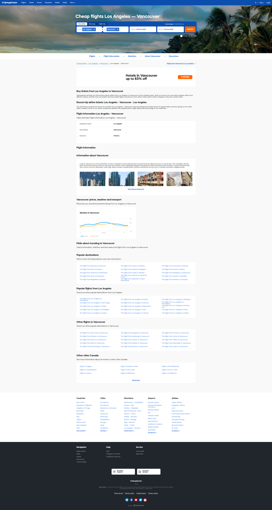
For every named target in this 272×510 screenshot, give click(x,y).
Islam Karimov (153, 421)
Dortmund (104, 414)
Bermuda (79, 411)
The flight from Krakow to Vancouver (134, 343)
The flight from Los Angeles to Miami (175, 313)
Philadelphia (104, 419)
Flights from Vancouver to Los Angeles (180, 63)
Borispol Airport (153, 410)
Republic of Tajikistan (84, 405)
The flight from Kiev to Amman (91, 269)
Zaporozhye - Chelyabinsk (133, 402)
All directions (128, 431)
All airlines (175, 431)
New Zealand (81, 425)
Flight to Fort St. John (169, 370)
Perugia (103, 422)
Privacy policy (129, 493)
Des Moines (104, 405)
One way (92, 24)
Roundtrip (81, 24)
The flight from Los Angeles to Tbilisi (93, 306)
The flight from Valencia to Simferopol (93, 272)
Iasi (149, 412)
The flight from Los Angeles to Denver (135, 303)
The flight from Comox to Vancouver (134, 339)
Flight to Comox (85, 373)
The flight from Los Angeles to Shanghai (94, 309)
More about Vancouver (136, 189)
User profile (140, 451)
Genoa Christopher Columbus (155, 406)
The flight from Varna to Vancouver (175, 336)
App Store (139, 454)
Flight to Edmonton (128, 373)
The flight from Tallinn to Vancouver (175, 339)
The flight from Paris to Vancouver (92, 343)
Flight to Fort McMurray (170, 366)
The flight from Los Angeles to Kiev (133, 309)
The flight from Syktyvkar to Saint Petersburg (133, 279)
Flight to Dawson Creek (129, 366)
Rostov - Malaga (130, 419)
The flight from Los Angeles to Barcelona (136, 306)
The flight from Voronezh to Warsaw (175, 266)
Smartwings (176, 416)
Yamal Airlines (177, 422)
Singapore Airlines (178, 405)
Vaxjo (102, 425)
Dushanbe (152, 430)
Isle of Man (80, 402)
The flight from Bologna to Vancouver (134, 333)
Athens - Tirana (129, 414)
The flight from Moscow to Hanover (93, 266)
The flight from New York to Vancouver (94, 333)
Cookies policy (141, 493)
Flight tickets (81, 451)
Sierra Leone (81, 422)
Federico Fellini (153, 415)
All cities (103, 431)
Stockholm (104, 428)
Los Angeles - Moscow (132, 428)
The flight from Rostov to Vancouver (93, 339)
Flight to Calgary (86, 366)
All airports (152, 432)
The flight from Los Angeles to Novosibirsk (173, 302)
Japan (78, 419)
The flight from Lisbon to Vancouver (175, 346)
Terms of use (118, 493)
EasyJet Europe (177, 411)
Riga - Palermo (129, 422)
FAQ (107, 451)
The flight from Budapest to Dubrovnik (176, 272)
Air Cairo (175, 428)
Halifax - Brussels (130, 416)
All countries (80, 431)
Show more (136, 380)
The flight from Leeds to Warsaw (132, 272)
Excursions (80, 459)
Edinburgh (104, 416)
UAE (78, 428)
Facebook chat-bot (113, 456)
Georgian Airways (178, 419)
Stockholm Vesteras (155, 424)
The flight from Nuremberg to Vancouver (95, 346)
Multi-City (102, 24)
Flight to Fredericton (169, 373)
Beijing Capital (153, 427)
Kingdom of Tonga (83, 408)
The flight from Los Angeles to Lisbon (93, 313)
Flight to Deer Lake (128, 370)
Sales (78, 454)
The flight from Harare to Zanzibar (174, 276)
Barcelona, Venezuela (108, 408)
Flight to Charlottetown (88, 370)
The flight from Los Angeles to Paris (175, 309)
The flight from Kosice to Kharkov (133, 266)
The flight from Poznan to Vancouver (134, 346)
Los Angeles (93, 63)
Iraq (77, 416)
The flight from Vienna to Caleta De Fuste (134, 276)
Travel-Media (81, 462)
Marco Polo (152, 418)
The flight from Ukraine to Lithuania (175, 279)
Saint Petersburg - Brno (132, 411)
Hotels (78, 456)
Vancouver (104, 63)
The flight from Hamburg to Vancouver (135, 336)
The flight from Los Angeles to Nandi (134, 299)
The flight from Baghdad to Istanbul (93, 279)
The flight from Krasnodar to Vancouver (176, 343)
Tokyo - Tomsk (129, 425)
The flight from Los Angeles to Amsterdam (91, 299)
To (105, 29)
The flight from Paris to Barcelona (92, 276)
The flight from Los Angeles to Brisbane (176, 299)
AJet (173, 408)
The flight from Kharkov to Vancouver (93, 336)
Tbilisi (102, 411)
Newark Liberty (153, 402)
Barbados (80, 414)
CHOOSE (185, 77)
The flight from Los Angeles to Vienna (134, 313)
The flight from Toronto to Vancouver (175, 333)
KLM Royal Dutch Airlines (181, 414)
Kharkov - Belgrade (131, 408)
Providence (104, 402)
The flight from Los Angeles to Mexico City (176, 306)
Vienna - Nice (129, 405)
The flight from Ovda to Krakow (173, 269)
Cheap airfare (81, 63)
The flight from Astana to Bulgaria (133, 269)
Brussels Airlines (177, 425)
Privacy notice (153, 493)
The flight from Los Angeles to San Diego (95, 303)
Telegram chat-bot (113, 454)
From (80, 29)
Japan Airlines (177, 402)
